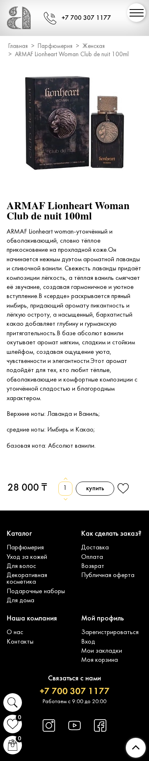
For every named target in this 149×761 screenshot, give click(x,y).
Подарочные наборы (36, 591)
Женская (93, 46)
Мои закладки (101, 651)
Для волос (21, 566)
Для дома (20, 600)
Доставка (95, 547)
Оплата (92, 557)
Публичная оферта (108, 575)
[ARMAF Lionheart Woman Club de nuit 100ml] (74, 124)
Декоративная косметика (27, 578)
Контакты (20, 642)
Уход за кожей (27, 557)
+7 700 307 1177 (86, 18)
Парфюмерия (55, 46)
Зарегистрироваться (110, 632)
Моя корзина (99, 660)
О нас (15, 632)
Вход (88, 642)
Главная (18, 46)
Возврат (92, 566)
